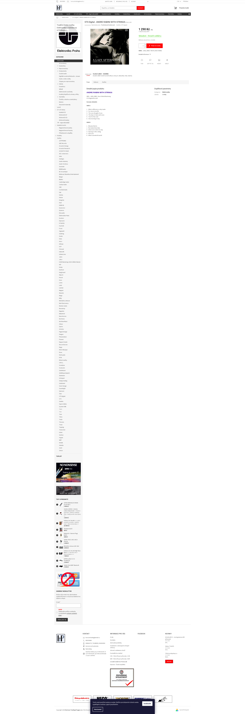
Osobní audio (63, 74)
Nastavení (97, 709)
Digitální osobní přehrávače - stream (69, 76)
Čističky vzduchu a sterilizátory (68, 99)
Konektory (62, 87)
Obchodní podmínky (116, 643)
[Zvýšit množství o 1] (145, 45)
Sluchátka (62, 97)
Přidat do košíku (156, 46)
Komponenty (63, 71)
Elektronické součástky (66, 92)
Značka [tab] (104, 82)
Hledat (140, 8)
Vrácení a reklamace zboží (117, 650)
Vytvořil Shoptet (184, 710)
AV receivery (62, 63)
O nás (111, 637)
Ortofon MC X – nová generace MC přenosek (175, 638)
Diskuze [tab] (96, 82)
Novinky (133, 1)
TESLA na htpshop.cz (171, 653)
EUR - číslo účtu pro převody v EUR (120, 659)
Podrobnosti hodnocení (108, 25)
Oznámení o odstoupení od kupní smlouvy (119, 647)
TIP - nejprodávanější (63, 123)
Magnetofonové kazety (66, 130)
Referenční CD (63, 118)
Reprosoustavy (63, 69)
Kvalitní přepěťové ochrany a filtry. (69, 94)
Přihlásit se (62, 619)
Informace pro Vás (121, 1)
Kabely (61, 84)
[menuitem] (59, 14)
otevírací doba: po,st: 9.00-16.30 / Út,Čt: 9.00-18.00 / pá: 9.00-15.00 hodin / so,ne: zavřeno (96, 653)
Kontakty (112, 640)
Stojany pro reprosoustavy (67, 81)
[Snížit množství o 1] (145, 47)
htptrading (89, 649)
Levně (59, 107)
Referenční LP (63, 115)
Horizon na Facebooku (92, 646)
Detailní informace (144, 54)
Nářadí (61, 89)
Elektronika (60, 61)
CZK (178, 1)
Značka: (121, 25)
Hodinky (59, 136)
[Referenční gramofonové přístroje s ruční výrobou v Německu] (163, 699)
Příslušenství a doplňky (65, 133)
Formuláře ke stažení (116, 653)
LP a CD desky (61, 110)
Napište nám (108, 1)
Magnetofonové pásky (65, 128)
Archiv (169, 661)
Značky (59, 138)
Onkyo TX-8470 (169, 646)
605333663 (89, 640)
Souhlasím (147, 704)
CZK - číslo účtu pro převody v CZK (120, 656)
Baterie (61, 102)
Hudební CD (62, 112)
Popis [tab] (88, 82)
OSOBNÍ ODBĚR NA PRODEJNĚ (118, 662)
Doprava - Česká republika (117, 665)
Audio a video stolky (65, 79)
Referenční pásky (64, 120)
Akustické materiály (64, 105)
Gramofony (62, 66)
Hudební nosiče (61, 125)
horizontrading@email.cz (93, 638)
